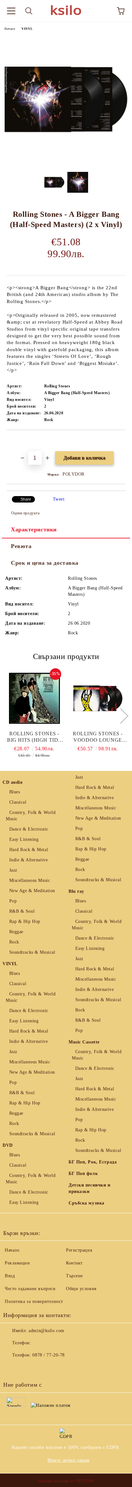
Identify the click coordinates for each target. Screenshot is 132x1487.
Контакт (74, 1263)
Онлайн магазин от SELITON (66, 1481)
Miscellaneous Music (29, 880)
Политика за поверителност (34, 1301)
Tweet (59, 499)
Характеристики (34, 529)
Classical (18, 802)
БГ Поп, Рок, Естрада (93, 1162)
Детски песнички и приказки (90, 1188)
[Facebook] (11, 1368)
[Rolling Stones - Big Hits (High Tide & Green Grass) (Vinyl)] (34, 698)
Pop (13, 901)
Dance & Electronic (28, 829)
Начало (9, 28)
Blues (14, 792)
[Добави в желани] (120, 441)
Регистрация (79, 1250)
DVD (8, 1145)
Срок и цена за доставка (44, 563)
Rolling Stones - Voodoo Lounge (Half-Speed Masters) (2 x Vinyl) (98, 737)
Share (26, 499)
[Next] (120, 716)
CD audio (12, 782)
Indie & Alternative (28, 860)
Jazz (13, 870)
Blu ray (76, 891)
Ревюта (21, 546)
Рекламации (17, 1263)
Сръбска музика (86, 1203)
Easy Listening (23, 839)
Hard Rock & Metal (28, 849)
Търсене (74, 1275)
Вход (10, 1275)
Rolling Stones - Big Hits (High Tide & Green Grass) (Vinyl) (34, 737)
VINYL (27, 28)
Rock (14, 942)
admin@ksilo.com (46, 1330)
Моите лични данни (68, 1460)
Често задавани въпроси (30, 1288)
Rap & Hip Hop (24, 921)
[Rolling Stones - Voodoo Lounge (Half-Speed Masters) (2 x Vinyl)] (97, 698)
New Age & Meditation (32, 890)
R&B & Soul (22, 911)
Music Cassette (84, 1042)
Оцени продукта (25, 513)
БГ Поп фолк (83, 1173)
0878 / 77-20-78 (48, 1355)
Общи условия (81, 1288)
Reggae (16, 931)
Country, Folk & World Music (30, 815)
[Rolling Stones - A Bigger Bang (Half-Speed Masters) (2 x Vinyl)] (66, 162)
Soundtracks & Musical (32, 952)
